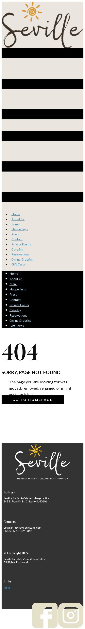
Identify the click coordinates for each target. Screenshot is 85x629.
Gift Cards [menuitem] (18, 264)
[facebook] (45, 626)
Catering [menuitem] (17, 249)
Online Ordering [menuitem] (22, 259)
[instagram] (70, 626)
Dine (7, 587)
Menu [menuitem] (15, 224)
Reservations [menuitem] (20, 254)
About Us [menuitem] (18, 219)
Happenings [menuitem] (19, 229)
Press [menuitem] (15, 234)
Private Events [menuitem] (21, 244)
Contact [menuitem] (17, 239)
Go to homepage (32, 399)
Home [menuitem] (15, 214)
